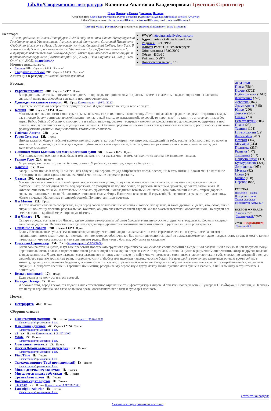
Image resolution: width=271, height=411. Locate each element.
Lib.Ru (35, 4)
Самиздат (145, 16)
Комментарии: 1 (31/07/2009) (85, 319)
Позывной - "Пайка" (247, 192)
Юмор (239, 109)
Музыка (157, 16)
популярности (157, 26)
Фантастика (109, 16)
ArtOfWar (193, 16)
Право (239, 124)
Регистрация (116, 20)
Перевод (241, 182)
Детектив (242, 102)
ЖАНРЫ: (242, 83)
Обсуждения (156, 20)
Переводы (122, 13)
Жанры (100, 26)
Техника (241, 128)
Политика (242, 147)
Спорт (239, 174)
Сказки (240, 117)
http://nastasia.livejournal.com (173, 35)
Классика (95, 16)
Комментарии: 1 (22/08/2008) (84, 243)
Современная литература (73, 4)
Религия (241, 151)
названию (180, 26)
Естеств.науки (245, 121)
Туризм (181, 16)
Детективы (145, 13)
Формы (110, 26)
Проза (111, 13)
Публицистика (245, 94)
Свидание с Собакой (30, 72)
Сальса (20, 68)
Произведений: (245, 216)
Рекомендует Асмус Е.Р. (249, 202)
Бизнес (240, 178)
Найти (129, 20)
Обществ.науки (246, 159)
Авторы (89, 26)
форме (144, 26)
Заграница (169, 16)
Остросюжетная (127, 16)
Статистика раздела (255, 396)
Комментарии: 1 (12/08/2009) (62, 385)
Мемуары (242, 144)
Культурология (245, 163)
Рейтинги (141, 20)
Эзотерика (242, 155)
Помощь (184, 20)
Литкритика (244, 166)
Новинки (171, 20)
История (158, 13)
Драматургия (244, 105)
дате (170, 26)
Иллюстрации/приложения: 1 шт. (38, 322)
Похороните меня (245, 196)
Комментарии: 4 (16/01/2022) (95, 102)
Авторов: (241, 212)
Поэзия (133, 13)
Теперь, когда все (245, 199)
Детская (240, 113)
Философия (243, 136)
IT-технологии (245, 132)
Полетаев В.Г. (244, 226)
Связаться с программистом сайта (137, 404)
